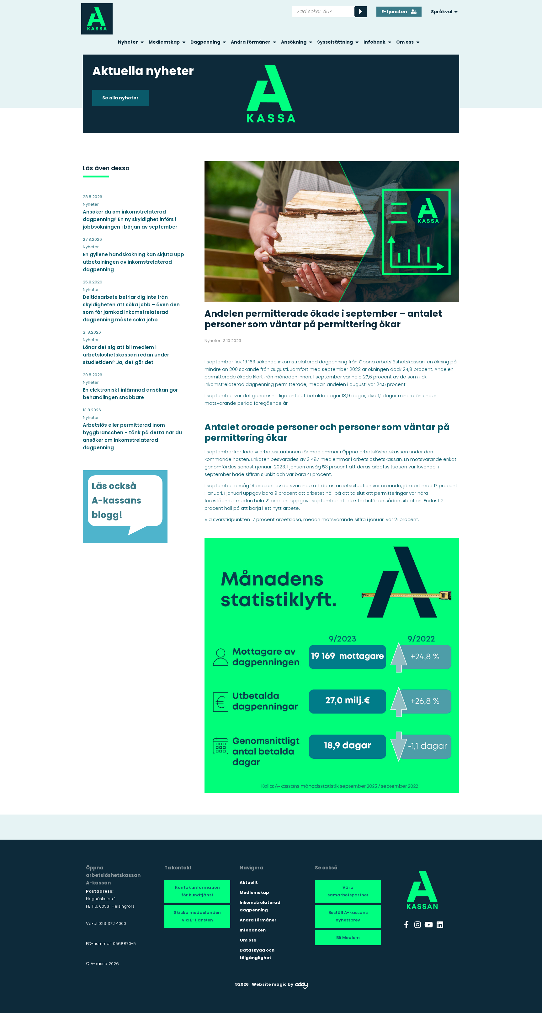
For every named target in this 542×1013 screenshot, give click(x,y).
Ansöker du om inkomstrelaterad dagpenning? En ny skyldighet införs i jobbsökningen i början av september (130, 219)
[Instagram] (417, 924)
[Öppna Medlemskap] (184, 42)
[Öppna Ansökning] (310, 42)
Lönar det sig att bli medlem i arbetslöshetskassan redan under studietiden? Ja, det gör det (126, 355)
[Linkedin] (440, 924)
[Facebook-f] (406, 924)
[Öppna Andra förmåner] (274, 42)
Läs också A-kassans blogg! (116, 500)
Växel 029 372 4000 (106, 923)
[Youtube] (428, 924)
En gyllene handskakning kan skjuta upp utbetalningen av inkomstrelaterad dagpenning (133, 262)
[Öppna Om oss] (418, 42)
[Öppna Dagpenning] (224, 42)
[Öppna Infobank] (389, 42)
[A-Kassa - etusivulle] (97, 18)
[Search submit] (361, 11)
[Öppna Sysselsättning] (357, 42)
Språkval (441, 11)
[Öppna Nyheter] (142, 42)
